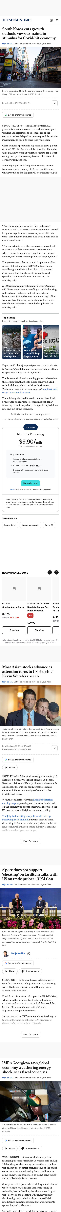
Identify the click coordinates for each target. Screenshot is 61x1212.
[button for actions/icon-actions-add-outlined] (28, 953)
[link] (16, 20)
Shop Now (14, 630)
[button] (51, 20)
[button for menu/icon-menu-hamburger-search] (57, 20)
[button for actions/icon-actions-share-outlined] (55, 103)
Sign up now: (7, 43)
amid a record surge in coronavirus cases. (29, 390)
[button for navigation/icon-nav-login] (51, 20)
